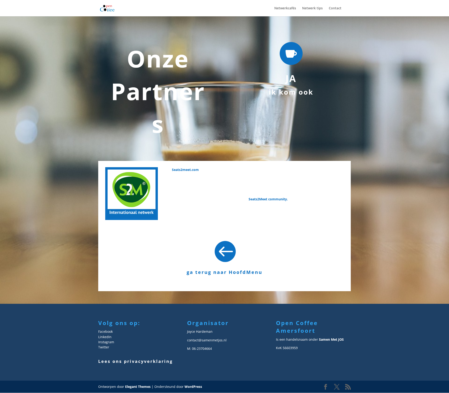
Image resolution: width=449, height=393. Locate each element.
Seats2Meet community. (269, 199)
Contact (335, 8)
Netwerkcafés (285, 8)
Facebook (105, 331)
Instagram (106, 342)
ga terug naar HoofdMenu (224, 272)
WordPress (193, 386)
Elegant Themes (138, 386)
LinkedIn (105, 337)
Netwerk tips (312, 8)
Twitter (103, 347)
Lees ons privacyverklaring (135, 361)
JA (291, 78)
